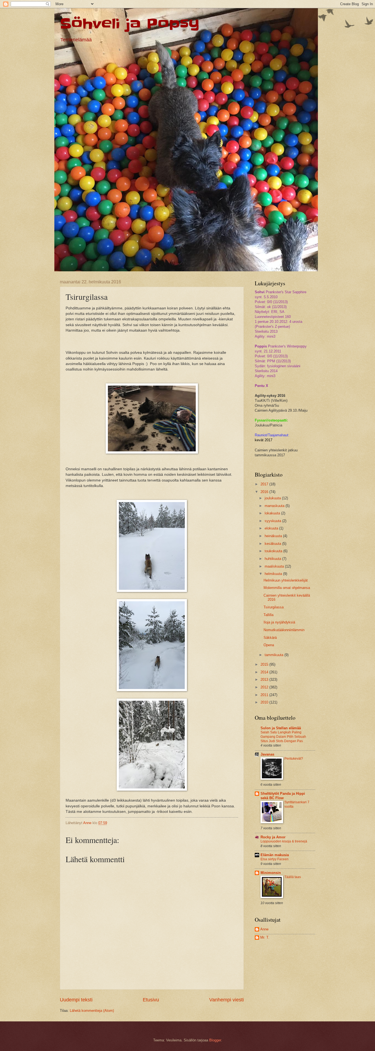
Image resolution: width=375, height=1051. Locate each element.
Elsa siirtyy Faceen (275, 859)
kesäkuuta (273, 544)
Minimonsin (271, 873)
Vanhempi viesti (226, 999)
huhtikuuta (273, 559)
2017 (265, 484)
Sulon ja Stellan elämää (281, 728)
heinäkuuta (274, 536)
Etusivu (151, 999)
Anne (264, 929)
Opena (269, 645)
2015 (265, 664)
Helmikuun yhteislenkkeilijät (286, 580)
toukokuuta (274, 551)
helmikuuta (274, 574)
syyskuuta (273, 521)
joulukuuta (273, 498)
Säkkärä (270, 638)
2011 (265, 695)
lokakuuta (273, 513)
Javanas (267, 754)
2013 (265, 679)
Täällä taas (292, 877)
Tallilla (268, 615)
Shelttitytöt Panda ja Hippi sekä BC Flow (283, 795)
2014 (265, 672)
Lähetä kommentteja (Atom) (92, 1011)
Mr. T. (264, 937)
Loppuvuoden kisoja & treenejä (284, 841)
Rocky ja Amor (273, 837)
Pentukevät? (293, 759)
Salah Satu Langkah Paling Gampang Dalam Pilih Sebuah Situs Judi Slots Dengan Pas (283, 736)
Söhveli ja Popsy (129, 23)
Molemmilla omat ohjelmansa (287, 588)
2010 (265, 702)
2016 (265, 492)
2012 (265, 687)
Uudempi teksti (76, 999)
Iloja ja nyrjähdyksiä (279, 622)
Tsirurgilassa (274, 607)
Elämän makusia (275, 855)
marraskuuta (275, 506)
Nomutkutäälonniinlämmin (284, 630)
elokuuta (272, 528)
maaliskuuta (275, 566)
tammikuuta (274, 655)
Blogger (215, 1040)
